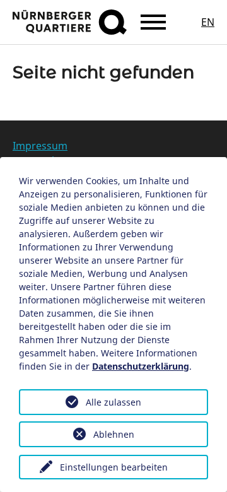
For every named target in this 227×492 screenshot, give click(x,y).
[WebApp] (70, 21)
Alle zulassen (113, 402)
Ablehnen (113, 434)
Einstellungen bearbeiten (114, 467)
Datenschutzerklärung (140, 366)
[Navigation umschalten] (153, 22)
